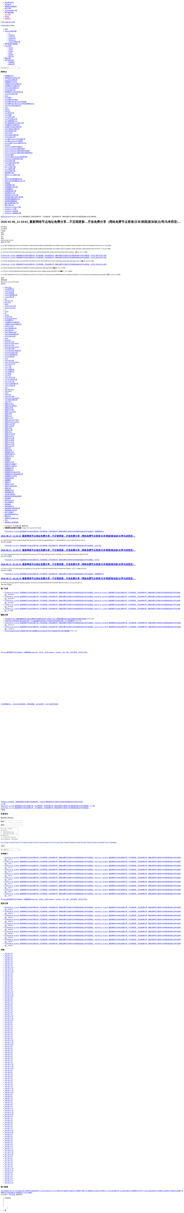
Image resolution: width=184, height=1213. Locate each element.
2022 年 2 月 (9, 1060)
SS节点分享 (8, 133)
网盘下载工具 (9, 205)
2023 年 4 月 (9, 1032)
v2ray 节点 (8, 365)
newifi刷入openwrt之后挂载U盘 (15, 139)
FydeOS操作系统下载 (12, 163)
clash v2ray (8, 287)
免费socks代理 (9, 426)
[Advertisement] (58, 641)
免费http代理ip (9, 410)
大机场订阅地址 (10, 494)
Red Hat (11, 54)
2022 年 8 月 (9, 1048)
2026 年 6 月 (9, 957)
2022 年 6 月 (9, 1052)
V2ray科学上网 (10, 117)
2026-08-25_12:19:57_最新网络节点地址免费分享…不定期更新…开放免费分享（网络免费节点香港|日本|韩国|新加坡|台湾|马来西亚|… (68, 550)
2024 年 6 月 (9, 1004)
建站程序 (11, 64)
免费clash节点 (9, 404)
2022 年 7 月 (9, 1050)
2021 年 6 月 (9, 1076)
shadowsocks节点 (10, 308)
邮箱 (3, 825)
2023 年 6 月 (9, 1028)
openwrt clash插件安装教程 (13, 147)
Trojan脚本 (8, 97)
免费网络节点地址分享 (12, 78)
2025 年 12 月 (9, 968)
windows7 (11, 35)
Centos (10, 49)
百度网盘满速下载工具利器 (14, 197)
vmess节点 (8, 402)
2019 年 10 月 (9, 1114)
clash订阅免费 (9, 293)
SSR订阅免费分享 (11, 328)
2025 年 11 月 (9, 970)
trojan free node (9, 345)
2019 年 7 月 (9, 1118)
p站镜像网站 (9, 189)
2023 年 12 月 (9, 1016)
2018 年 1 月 (9, 1148)
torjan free (8, 340)
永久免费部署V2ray (11, 121)
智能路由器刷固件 (11, 6)
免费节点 (8, 482)
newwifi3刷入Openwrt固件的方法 (15, 143)
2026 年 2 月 (9, 963)
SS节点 (6, 216)
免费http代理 (9, 408)
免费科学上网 (9, 462)
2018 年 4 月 (9, 1144)
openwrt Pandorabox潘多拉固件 (15, 149)
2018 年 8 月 (9, 1136)
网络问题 (8, 58)
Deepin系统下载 (10, 161)
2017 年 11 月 (9, 1152)
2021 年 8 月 (9, 1072)
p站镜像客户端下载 (11, 187)
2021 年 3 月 (9, 1082)
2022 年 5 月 (9, 1054)
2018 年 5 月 (9, 1142)
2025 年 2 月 (9, 988)
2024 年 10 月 (9, 996)
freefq (6, 304)
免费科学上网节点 (11, 466)
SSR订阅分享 (9, 330)
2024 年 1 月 (9, 1014)
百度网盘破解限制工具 (12, 199)
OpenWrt (7, 145)
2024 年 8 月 (9, 1000)
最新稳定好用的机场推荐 (13, 496)
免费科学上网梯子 (11, 464)
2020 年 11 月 (9, 1090)
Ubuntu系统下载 (10, 171)
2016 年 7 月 (9, 1174)
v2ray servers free (10, 364)
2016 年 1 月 (9, 1181)
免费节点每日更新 (11, 486)
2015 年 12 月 (9, 1183)
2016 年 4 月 (9, 1176)
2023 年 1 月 (9, 1038)
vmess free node (9, 396)
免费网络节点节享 (11, 82)
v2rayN (7, 109)
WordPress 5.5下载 (10, 209)
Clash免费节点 (9, 289)
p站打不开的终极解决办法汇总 (15, 181)
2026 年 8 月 (9, 953)
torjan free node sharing (12, 343)
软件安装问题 (9, 60)
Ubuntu (10, 48)
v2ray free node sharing (12, 362)
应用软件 (11, 62)
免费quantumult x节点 (12, 420)
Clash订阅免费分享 (11, 295)
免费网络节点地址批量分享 (14, 92)
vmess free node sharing (12, 398)
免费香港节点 (9, 490)
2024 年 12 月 (9, 992)
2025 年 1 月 (9, 990)
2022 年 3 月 (9, 1058)
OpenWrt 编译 (9, 155)
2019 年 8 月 (9, 1116)
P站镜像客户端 (10, 185)
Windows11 (12, 40)
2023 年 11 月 (9, 1018)
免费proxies (8, 416)
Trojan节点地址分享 (11, 94)
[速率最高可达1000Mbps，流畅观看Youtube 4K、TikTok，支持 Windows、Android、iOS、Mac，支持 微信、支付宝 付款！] (53, 255)
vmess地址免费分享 (11, 80)
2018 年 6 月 (9, 1140)
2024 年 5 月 (9, 1006)
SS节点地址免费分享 (12, 88)
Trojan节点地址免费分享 (13, 106)
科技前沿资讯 (9, 2)
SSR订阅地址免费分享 (12, 129)
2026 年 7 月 (9, 955)
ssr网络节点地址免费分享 (13, 84)
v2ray (6, 107)
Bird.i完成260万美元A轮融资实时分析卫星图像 (53, 631)
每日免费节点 (9, 502)
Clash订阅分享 (9, 297)
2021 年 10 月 (9, 1068)
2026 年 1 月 (9, 965)
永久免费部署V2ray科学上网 (14, 123)
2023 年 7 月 (9, 1026)
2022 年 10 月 (9, 1044)
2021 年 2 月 (9, 1084)
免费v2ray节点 (9, 442)
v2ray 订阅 (8, 367)
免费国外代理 (9, 452)
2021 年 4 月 (9, 1080)
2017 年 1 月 (9, 1166)
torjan (6, 338)
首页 (6, 29)
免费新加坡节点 (10, 454)
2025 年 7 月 (9, 978)
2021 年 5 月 (9, 1078)
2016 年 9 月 (9, 1172)
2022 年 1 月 (9, 1062)
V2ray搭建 (8, 115)
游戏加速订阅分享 (11, 510)
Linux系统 (8, 46)
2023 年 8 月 (9, 1024)
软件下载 (8, 8)
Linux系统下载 (9, 165)
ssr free (7, 315)
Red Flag (11, 56)
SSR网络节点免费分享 (12, 86)
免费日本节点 (9, 456)
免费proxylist (9, 418)
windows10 (12, 38)
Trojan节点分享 (10, 348)
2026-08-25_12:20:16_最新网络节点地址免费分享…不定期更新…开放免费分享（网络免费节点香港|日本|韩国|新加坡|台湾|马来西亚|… (68, 536)
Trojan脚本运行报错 (11, 99)
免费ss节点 (8, 432)
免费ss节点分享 (10, 434)
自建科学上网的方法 (11, 518)
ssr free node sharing (11, 318)
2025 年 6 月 (9, 980)
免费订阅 (8, 488)
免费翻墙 (8, 480)
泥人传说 (11, 22)
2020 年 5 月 (9, 1102)
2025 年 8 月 (9, 976)
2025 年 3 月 (9, 986)
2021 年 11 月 (9, 1066)
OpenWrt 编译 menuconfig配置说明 (16, 157)
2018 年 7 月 (9, 1138)
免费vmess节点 (9, 446)
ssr (5, 313)
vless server (8, 391)
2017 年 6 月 (9, 1158)
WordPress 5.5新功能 (11, 211)
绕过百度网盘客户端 (11, 203)
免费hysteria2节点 (10, 412)
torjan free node (9, 341)
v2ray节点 (8, 375)
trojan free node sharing (12, 347)
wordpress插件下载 (11, 10)
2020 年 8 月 (9, 1096)
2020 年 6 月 (9, 1100)
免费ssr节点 (8, 428)
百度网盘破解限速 (11, 201)
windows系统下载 (14, 42)
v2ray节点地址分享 (11, 119)
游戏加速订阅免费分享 (12, 508)
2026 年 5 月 (9, 959)
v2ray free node (9, 360)
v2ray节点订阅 (9, 381)
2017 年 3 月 (9, 1164)
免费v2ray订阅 (9, 444)
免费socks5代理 (10, 424)
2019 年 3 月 (9, 1124)
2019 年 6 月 (9, 1120)
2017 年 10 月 (9, 1154)
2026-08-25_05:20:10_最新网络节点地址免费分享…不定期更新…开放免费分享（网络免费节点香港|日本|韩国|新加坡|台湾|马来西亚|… (68, 564)
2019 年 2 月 (9, 1126)
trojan (6, 96)
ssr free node (8, 317)
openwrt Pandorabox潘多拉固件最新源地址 (19, 153)
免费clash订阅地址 (11, 406)
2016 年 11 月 (9, 1170)
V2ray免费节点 (10, 371)
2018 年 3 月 (9, 1146)
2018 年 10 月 (9, 1132)
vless (6, 387)
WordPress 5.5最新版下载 (13, 213)
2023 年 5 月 (9, 1030)
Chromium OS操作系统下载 (14, 159)
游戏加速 (8, 504)
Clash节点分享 (9, 291)
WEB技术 (8, 4)
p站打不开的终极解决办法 (13, 179)
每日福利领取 (9, 12)
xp (9, 33)
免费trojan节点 (9, 436)
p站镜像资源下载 (10, 191)
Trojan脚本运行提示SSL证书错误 (16, 101)
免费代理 (8, 448)
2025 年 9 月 (9, 974)
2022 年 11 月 (9, 1042)
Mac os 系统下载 (10, 167)
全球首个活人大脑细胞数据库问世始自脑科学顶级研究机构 (66, 619)
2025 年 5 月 (9, 982)
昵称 (3, 821)
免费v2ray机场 (9, 440)
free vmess (8, 302)
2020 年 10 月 (9, 1092)
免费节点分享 (9, 484)
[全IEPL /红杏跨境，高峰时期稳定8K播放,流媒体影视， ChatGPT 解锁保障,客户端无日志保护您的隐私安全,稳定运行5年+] (42, 802)
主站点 (7, 16)
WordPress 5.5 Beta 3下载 (13, 207)
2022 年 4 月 (9, 1056)
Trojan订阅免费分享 (11, 354)
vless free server (9, 389)
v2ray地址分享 (9, 113)
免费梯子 (8, 460)
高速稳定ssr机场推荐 (11, 522)
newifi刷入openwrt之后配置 (14, 141)
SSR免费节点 (9, 320)
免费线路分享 (9, 468)
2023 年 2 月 (9, 1036)
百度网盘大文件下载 (11, 195)
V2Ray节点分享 (10, 377)
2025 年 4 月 (9, 984)
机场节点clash (9, 500)
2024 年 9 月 (9, 998)
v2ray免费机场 (9, 369)
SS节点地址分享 (10, 90)
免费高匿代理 (9, 492)
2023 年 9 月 (9, 1022)
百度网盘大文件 (10, 193)
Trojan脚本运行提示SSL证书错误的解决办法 (19, 103)
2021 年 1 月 (9, 1086)
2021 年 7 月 (9, 1074)
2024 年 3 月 (9, 1010)
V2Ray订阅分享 (10, 386)
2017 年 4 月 (9, 1162)
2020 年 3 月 (9, 1106)
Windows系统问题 (10, 31)
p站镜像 (7, 183)
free (6, 299)
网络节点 (8, 516)
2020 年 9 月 (9, 1094)
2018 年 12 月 (9, 1130)
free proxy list (9, 300)
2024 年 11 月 (9, 994)
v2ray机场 (8, 373)
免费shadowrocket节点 (12, 422)
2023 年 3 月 (9, 1034)
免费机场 (8, 458)
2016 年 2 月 (9, 1179)
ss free (6, 311)
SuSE (10, 53)
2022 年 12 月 (9, 1040)
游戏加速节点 (9, 506)
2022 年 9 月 (9, 1046)
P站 (6, 177)
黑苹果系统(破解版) (11, 44)
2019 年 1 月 (9, 1128)
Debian (10, 51)
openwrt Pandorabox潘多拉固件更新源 (17, 151)
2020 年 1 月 (9, 1108)
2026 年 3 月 (9, 961)
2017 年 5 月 (9, 1160)
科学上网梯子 (9, 512)
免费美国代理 (9, 478)
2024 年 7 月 (9, 1002)
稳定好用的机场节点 (11, 514)
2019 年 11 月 (9, 1112)
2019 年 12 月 (9, 1110)
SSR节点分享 (9, 326)
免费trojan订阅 (9, 438)
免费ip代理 (8, 414)
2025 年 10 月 (9, 972)
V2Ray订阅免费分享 (11, 383)
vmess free (8, 394)
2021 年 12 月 (9, 1064)
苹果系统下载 (9, 173)
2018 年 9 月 (9, 1134)
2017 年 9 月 (9, 1156)
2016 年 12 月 (9, 1168)
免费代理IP (8, 450)
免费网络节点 (9, 76)
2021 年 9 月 (9, 1070)
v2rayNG (7, 111)
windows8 (11, 36)
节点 (6, 520)
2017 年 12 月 (9, 1150)
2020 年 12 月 (9, 1088)
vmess (6, 393)
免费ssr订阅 (8, 430)
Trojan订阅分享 (10, 357)
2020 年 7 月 (9, 1098)
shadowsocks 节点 (10, 306)
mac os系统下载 (10, 169)
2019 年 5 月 (9, 1122)
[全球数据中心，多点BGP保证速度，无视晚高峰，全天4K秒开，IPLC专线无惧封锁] (29, 704)
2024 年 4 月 (9, 1008)
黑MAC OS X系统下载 (12, 175)
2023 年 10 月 (9, 1020)
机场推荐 (8, 498)
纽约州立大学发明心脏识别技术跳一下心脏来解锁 (57, 621)
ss (1, 245)
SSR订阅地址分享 (11, 131)
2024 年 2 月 (9, 1012)
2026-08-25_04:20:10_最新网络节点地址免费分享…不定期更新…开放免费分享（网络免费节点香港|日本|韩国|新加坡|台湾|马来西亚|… (68, 578)
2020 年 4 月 (9, 1104)
